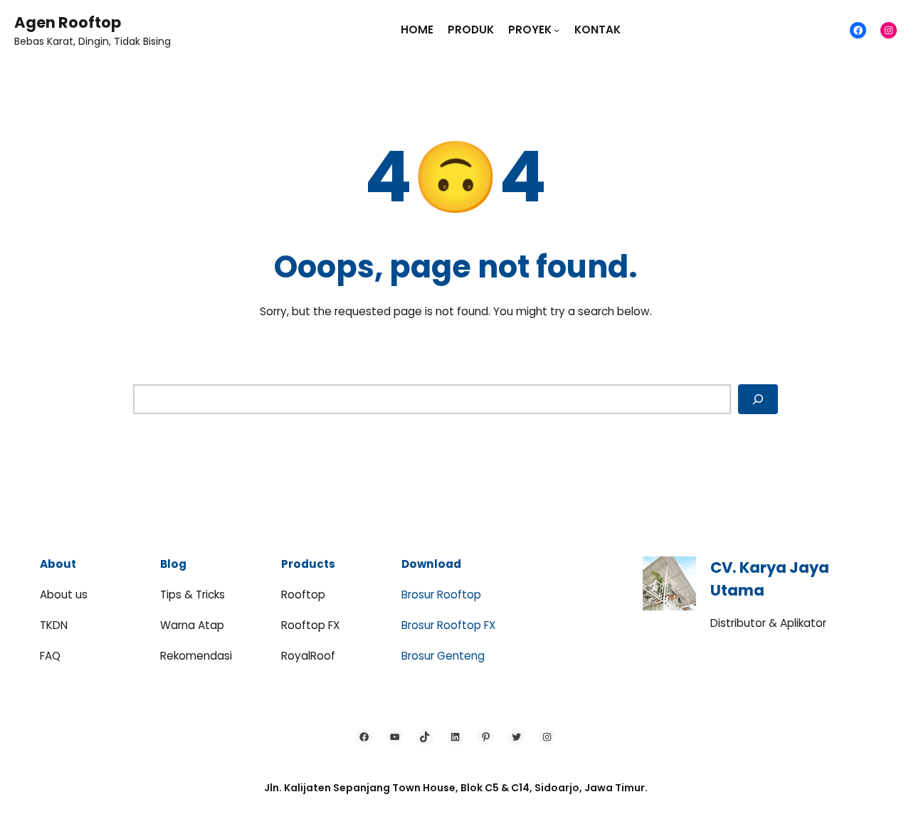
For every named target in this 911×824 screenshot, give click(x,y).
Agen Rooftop (67, 22)
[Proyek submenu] (556, 30)
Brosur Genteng (443, 655)
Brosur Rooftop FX (448, 625)
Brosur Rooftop (441, 594)
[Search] (758, 399)
